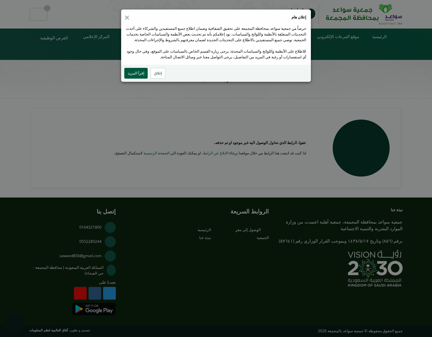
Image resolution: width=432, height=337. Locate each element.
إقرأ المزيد (136, 73)
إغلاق (158, 73)
